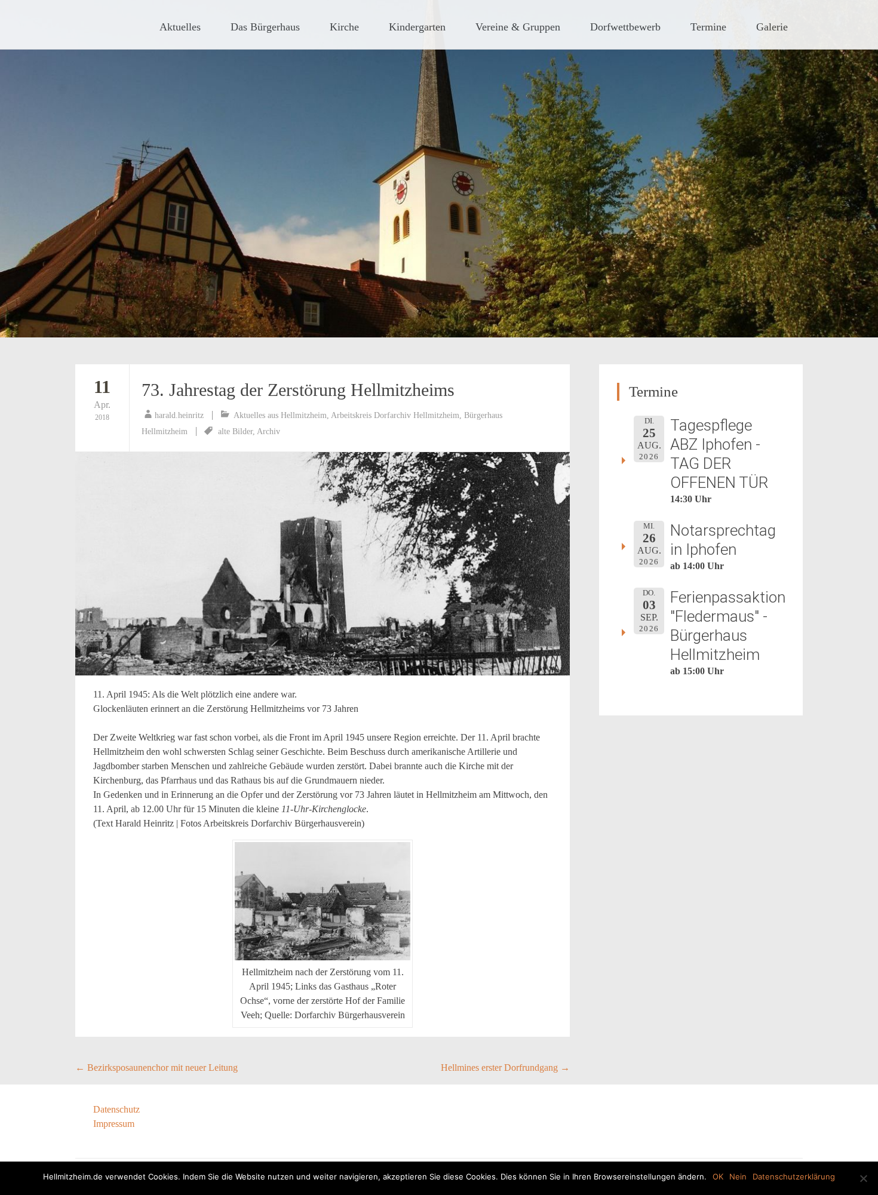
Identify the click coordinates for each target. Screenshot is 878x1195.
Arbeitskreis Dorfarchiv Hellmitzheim (395, 415)
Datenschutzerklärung (794, 1176)
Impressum (113, 1124)
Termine (708, 27)
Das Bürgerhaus (265, 27)
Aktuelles (180, 27)
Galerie (772, 27)
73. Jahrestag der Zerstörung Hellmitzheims (298, 390)
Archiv (268, 431)
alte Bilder (235, 431)
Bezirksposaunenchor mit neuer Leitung (156, 1067)
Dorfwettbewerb (625, 27)
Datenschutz (116, 1109)
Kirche (344, 27)
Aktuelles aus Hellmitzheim (280, 415)
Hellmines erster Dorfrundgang (505, 1067)
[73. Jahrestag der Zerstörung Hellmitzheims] (322, 563)
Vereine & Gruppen (517, 27)
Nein (738, 1176)
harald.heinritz (179, 415)
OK (718, 1176)
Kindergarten (417, 27)
